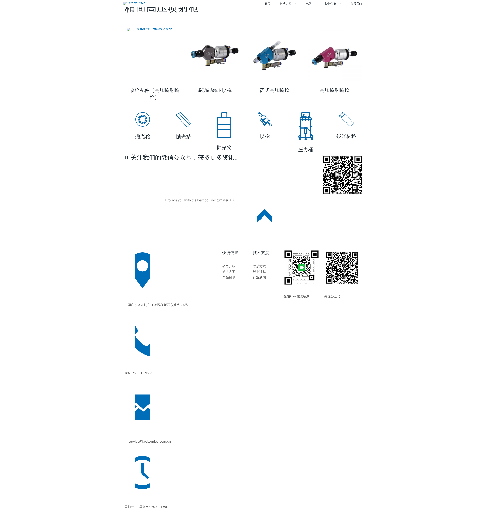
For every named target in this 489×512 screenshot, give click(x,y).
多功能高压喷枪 (214, 89)
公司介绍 (228, 265)
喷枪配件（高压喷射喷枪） (154, 93)
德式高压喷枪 (274, 89)
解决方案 (228, 271)
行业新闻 (259, 277)
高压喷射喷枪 (334, 89)
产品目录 (228, 277)
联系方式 (259, 265)
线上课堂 (259, 271)
